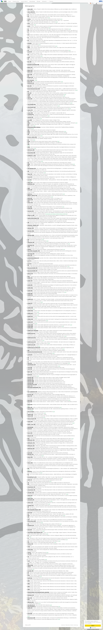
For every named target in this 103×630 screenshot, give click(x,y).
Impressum (63, 624)
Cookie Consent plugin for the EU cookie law (93, 627)
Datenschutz (68, 624)
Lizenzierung (75, 624)
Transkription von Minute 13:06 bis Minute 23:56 (55, 213)
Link (49, 17)
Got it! (92, 625)
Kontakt (71, 624)
